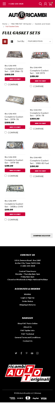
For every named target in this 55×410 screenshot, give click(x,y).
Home (4, 24)
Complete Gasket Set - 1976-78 (39, 114)
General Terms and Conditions (27, 337)
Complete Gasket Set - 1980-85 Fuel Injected (39, 161)
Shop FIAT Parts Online (27, 323)
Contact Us (27, 341)
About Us (28, 327)
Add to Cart (15, 79)
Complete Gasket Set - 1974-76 (14, 118)
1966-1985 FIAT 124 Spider (21, 24)
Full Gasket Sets (12, 27)
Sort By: (20, 41)
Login (23, 298)
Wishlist (27, 294)
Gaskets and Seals (42, 24)
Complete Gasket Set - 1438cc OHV (14, 205)
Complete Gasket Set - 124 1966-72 (14, 70)
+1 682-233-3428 (15, 4)
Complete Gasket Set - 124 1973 (39, 71)
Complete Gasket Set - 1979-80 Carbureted (14, 161)
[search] (40, 4)
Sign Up (31, 298)
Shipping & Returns (27, 305)
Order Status (27, 301)
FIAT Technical (27, 334)
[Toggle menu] (4, 5)
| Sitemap (37, 393)
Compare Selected (41, 235)
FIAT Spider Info (27, 330)
